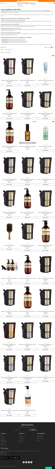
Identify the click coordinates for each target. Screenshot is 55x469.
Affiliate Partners (21, 438)
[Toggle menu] (1, 3)
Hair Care (2, 437)
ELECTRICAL (2, 438)
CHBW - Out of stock (27, 142)
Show (2, 49)
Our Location (21, 437)
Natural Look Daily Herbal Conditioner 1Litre (46, 146)
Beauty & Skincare (4, 440)
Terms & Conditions (40, 438)
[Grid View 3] (51, 47)
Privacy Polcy (21, 440)
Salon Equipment (3, 441)
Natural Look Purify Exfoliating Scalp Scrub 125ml (45, 80)
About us (20, 435)
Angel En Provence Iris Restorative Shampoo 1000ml (45, 377)
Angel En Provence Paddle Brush (9, 245)
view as (45, 47)
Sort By (2, 52)
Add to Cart (9, 85)
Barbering (2, 443)
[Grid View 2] (49, 47)
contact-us (39, 440)
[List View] (48, 47)
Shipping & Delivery (40, 435)
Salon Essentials (3, 445)
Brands (2, 435)
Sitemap (20, 441)
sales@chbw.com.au (5, 454)
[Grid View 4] (53, 47)
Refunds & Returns (40, 437)
